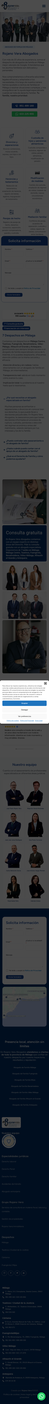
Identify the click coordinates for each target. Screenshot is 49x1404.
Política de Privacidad (27, 720)
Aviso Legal (38, 720)
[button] (45, 683)
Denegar (24, 710)
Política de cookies (13, 720)
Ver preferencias (24, 716)
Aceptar (24, 703)
